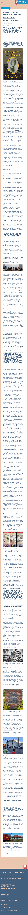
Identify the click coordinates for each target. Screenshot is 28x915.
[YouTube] (10, 907)
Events (22, 872)
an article (17, 129)
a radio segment (19, 325)
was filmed (15, 824)
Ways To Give (9, 874)
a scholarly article (12, 299)
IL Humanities (21, 2)
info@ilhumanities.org (7, 889)
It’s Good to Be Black (14, 42)
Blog (2, 874)
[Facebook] (2, 907)
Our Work (10, 872)
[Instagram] (8, 907)
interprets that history (12, 638)
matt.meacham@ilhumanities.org (9, 900)
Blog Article (6, 8)
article (6, 635)
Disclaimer (3, 878)
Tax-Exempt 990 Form (11, 878)
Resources (20, 878)
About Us (3, 872)
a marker (9, 615)
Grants (16, 872)
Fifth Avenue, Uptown (11, 303)
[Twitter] (5, 907)
